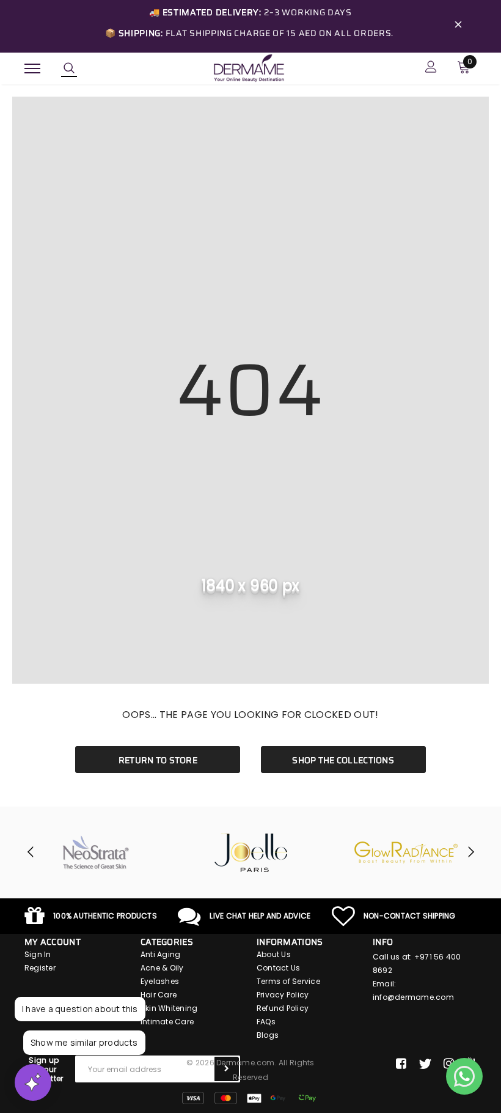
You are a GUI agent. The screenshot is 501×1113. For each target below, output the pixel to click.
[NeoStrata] (95, 852)
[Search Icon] (69, 68)
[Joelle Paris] (251, 852)
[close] (458, 26)
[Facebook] (401, 1064)
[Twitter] (425, 1064)
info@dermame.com (413, 997)
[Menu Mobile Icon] (32, 68)
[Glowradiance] (406, 852)
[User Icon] (431, 68)
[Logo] (248, 67)
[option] (96, 852)
